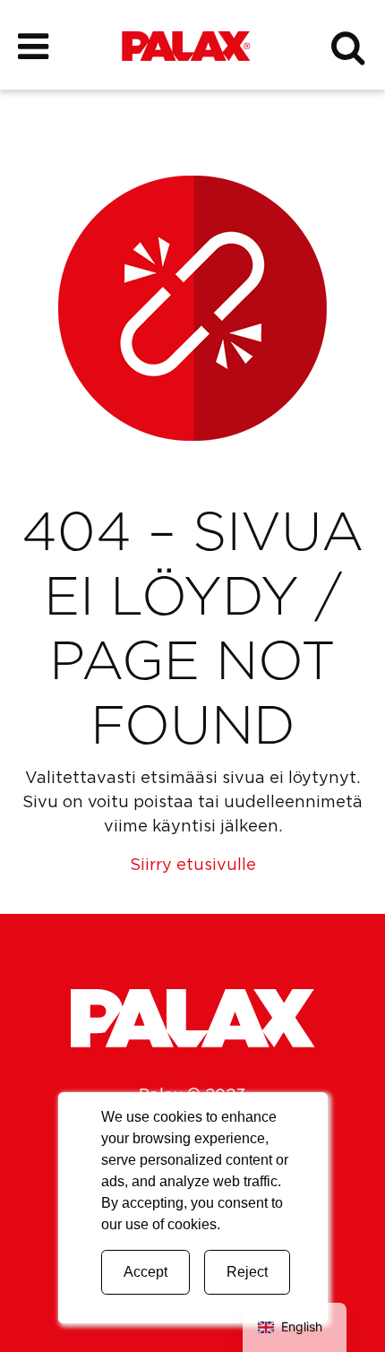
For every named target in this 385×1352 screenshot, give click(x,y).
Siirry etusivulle (193, 865)
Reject (247, 1271)
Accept (145, 1271)
